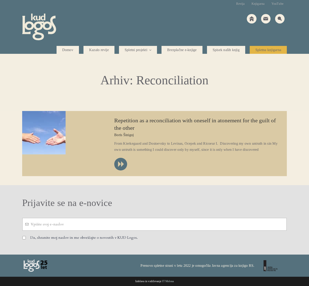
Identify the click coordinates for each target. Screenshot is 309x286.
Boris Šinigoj (124, 135)
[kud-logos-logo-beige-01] (39, 15)
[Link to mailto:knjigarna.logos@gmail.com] (266, 19)
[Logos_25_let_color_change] (35, 261)
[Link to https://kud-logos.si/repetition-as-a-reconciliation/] (120, 164)
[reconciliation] (44, 113)
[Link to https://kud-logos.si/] (251, 19)
